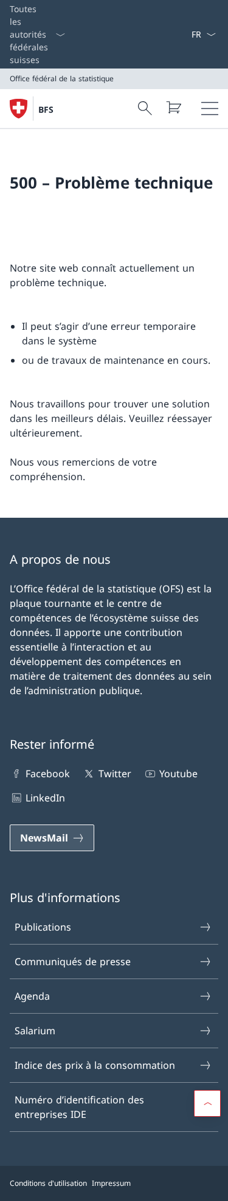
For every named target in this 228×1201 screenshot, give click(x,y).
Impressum (111, 1183)
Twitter (114, 773)
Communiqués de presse (73, 961)
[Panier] (173, 107)
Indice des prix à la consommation (95, 1065)
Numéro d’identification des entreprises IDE (79, 1107)
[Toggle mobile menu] (210, 108)
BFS (46, 109)
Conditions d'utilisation (48, 1183)
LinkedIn (45, 798)
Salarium (35, 1030)
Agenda (32, 996)
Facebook (48, 773)
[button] (207, 1103)
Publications (43, 927)
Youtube (178, 773)
